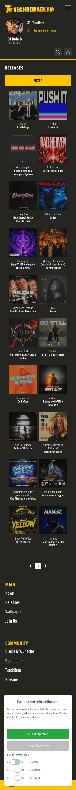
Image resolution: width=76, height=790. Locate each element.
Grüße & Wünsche (19, 651)
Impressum (25, 724)
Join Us (11, 620)
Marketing (34, 777)
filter (38, 80)
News (9, 593)
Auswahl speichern (38, 745)
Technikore (38, 22)
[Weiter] (45, 566)
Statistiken (35, 769)
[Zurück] (30, 566)
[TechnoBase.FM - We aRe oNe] (29, 15)
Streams (12, 679)
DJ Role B (14, 38)
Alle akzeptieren (38, 734)
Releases (12, 602)
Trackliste (13, 670)
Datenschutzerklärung (45, 724)
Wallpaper (13, 611)
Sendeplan (14, 660)
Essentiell (34, 761)
